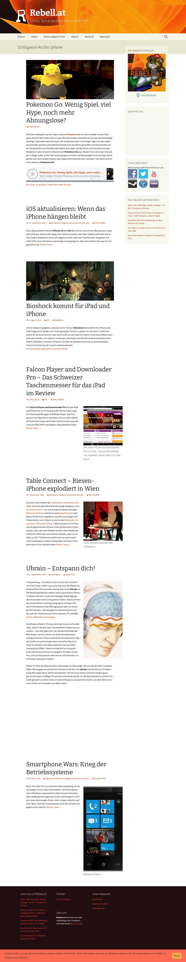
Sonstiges (55, 574)
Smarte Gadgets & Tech (54, 36)
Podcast (21, 36)
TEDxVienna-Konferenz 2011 (65, 502)
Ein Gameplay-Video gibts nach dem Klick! (47, 348)
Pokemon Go (74, 134)
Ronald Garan (66, 513)
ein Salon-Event (34, 509)
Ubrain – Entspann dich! (60, 568)
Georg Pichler (100, 778)
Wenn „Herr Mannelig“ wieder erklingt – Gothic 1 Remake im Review (33, 902)
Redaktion (58, 320)
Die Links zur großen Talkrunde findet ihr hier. (48, 184)
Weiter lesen (47, 244)
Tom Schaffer (100, 223)
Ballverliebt (97, 899)
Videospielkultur (63, 899)
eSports (74, 36)
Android (31, 126)
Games (34, 36)
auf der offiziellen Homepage (40, 617)
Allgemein (49, 778)
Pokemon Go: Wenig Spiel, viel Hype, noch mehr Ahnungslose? (68, 112)
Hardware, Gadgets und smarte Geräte (68, 223)
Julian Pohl (69, 574)
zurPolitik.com (98, 908)
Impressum (105, 36)
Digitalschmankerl (100, 903)
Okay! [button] (177, 956)
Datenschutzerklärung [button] (16, 957)
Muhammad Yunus (35, 513)
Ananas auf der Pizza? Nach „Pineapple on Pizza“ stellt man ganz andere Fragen (33, 913)
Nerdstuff (89, 36)
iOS (37, 126)
